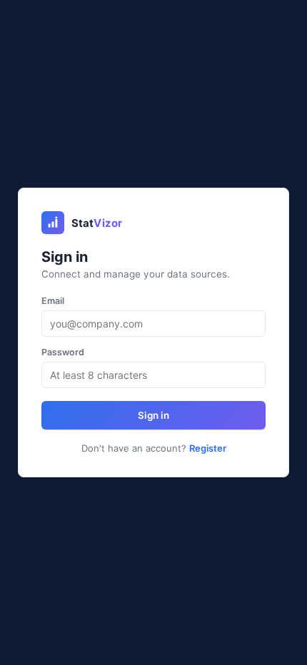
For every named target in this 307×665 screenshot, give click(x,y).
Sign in (153, 415)
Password (62, 352)
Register (207, 448)
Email (52, 300)
